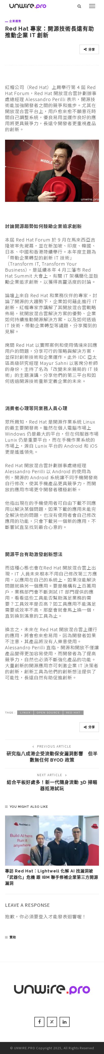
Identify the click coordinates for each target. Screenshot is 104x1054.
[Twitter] (52, 1022)
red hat (73, 712)
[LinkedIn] (65, 1022)
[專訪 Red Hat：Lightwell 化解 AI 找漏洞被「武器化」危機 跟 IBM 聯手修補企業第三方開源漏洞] (52, 841)
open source (48, 712)
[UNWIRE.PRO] (27, 5)
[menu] (92, 6)
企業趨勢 (15, 21)
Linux (25, 712)
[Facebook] (39, 1022)
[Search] (79, 6)
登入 (43, 916)
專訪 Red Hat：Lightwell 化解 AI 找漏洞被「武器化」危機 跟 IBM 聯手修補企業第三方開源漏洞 (51, 877)
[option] (52, 851)
